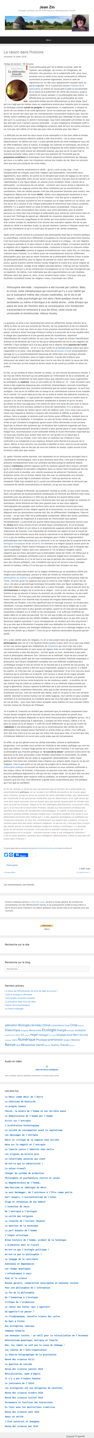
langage (61, 1034)
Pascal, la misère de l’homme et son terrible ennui (35, 1111)
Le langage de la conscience (21, 1259)
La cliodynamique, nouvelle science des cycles (32, 1316)
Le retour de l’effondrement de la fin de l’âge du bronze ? (31, 991)
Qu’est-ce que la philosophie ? (23, 1254)
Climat (46, 1025)
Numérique (26, 1039)
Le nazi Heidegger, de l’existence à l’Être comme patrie (38, 1192)
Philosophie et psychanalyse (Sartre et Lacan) (32, 1178)
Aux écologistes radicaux (19, 1326)
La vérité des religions (19, 1216)
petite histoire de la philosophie (46, 848)
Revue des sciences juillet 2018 (24, 1397)
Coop (67, 1025)
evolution (80, 1030)
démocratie (35, 1030)
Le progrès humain (15, 1106)
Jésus (6, 584)
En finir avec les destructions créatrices (30, 1407)
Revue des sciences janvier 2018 (24, 1369)
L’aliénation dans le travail (22, 1245)
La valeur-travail (15, 1168)
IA (50, 1035)
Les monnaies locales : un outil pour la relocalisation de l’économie (46, 1335)
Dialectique (12, 1030)
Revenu (75, 1039)
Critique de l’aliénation (19, 1302)
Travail (64, 1045)
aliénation (11, 1025)
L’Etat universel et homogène (22, 1421)
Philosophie (12, 865)
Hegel (34, 1034)
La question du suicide (18, 1364)
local (69, 1034)
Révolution (28, 1045)
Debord (81, 1026)
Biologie (24, 1025)
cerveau (36, 1025)
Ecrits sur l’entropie (18, 1120)
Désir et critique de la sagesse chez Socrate (32, 1140)
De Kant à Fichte (14, 1321)
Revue (10, 1044)
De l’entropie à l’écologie (21, 1211)
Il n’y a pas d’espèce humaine (22, 1378)
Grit (22, 1034)
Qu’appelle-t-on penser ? (19, 1311)
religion (67, 1040)
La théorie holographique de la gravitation (30, 1354)
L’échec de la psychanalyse (17, 1005)
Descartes (53, 646)
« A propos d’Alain (9, 872)
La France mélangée (14, 1008)
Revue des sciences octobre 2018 (24, 1392)
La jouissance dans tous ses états (20, 1001)
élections (72, 1045)
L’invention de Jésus (17, 1206)
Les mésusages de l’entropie (21, 1135)
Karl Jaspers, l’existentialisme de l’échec (30, 1197)
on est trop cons (36, 902)
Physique (41, 1039)
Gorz (17, 1035)
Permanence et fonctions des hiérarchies (29, 1402)
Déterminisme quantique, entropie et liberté (31, 1340)
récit (18, 1045)
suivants (36, 543)
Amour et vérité (14, 1416)
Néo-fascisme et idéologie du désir (26, 1187)
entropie (70, 1030)
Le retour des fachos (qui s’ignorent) (27, 1307)
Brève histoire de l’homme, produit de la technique (35, 1240)
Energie (61, 1030)
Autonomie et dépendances (19, 1264)
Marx (76, 1034)
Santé (40, 1045)
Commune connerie (14, 1330)
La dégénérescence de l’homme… (22, 1182)
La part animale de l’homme (21, 1230)
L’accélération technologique (22, 1125)
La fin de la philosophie (19, 1292)
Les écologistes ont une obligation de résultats (33, 1388)
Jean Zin (47, 7)
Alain (67, 410)
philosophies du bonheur (16, 578)
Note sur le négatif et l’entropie (25, 1144)
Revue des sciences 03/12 (19, 1359)
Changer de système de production (24, 1173)
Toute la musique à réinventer (18, 994)
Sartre (47, 1045)
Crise (74, 1025)
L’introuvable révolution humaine (20, 998)
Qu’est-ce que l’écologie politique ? (27, 1249)
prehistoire (55, 1039)
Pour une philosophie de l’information (27, 1287)
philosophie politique (14, 767)
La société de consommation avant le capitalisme (33, 1130)
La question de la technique (21, 1225)
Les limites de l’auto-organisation (26, 1350)
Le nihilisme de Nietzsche (20, 1101)
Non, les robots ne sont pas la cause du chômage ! (35, 1345)
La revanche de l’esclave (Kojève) (25, 1221)
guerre (27, 1035)
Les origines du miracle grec (22, 1154)
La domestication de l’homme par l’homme (29, 1116)
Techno (55, 1045)
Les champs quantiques (18, 1268)
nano (14, 1039)
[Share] (15, 855)
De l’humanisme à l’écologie (21, 1297)
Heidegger (43, 1035)
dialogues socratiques (14, 543)
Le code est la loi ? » (83, 872)
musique (8, 1040)
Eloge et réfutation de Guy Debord (25, 1202)
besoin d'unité (64, 351)
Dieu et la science (16, 1278)
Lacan (54, 1035)
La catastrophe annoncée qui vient (25, 1159)
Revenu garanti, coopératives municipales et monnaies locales (41, 1283)
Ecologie (49, 1030)
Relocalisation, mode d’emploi (22, 1373)
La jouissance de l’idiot (19, 1383)
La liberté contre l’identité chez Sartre (29, 1149)
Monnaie (83, 1035)
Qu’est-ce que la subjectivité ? (24, 1163)
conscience (57, 1025)
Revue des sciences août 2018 (22, 1412)
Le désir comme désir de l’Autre (24, 1096)
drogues (24, 1030)
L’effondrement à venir (18, 1273)
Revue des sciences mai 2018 (21, 1426)
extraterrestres (10, 1035)
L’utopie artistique (16, 1235)
